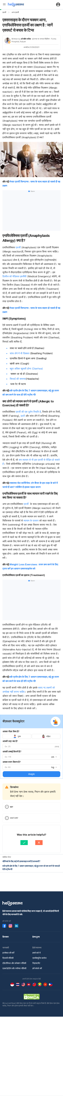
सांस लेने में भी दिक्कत (19, 353)
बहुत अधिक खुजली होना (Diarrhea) (26, 368)
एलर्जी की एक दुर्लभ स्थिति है (28, 411)
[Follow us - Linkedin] (16, 926)
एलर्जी (4, 12)
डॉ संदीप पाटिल (26, 39)
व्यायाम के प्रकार (31, 520)
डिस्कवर (5, 936)
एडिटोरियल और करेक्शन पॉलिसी (14, 963)
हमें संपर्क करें (37, 968)
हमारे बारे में (36, 952)
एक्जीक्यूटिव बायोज (39, 958)
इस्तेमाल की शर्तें (8, 952)
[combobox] (53, 757)
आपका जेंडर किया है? (11, 731)
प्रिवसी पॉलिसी (7, 958)
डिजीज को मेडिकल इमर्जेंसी (14, 276)
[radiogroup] (31, 736)
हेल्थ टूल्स (36, 936)
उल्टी (22, 415)
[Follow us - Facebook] (4, 926)
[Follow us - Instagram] (10, 926)
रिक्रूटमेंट (36, 963)
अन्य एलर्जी (15, 12)
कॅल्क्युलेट (31, 774)
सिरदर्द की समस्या (18, 378)
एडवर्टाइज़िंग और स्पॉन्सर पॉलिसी (14, 968)
